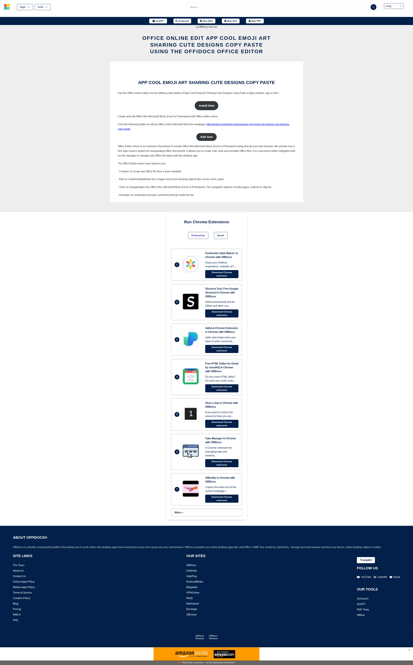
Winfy (189, 598)
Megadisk (191, 587)
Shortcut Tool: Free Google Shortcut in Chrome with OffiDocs (221, 292)
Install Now (206, 105)
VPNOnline (192, 592)
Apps (23, 7)
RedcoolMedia (194, 581)
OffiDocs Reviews (199, 637)
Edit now (207, 137)
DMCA (17, 614)
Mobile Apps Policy (24, 587)
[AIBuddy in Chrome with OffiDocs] (191, 495)
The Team (18, 565)
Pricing (17, 609)
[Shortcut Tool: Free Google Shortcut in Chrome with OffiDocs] (191, 308)
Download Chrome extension (222, 274)
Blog (15, 603)
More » (179, 512)
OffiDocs (191, 565)
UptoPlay (191, 576)
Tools (40, 7)
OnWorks (191, 570)
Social (220, 235)
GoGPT (361, 604)
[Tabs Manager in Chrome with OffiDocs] (191, 458)
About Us (18, 570)
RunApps (191, 609)
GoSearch (362, 598)
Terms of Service (22, 592)
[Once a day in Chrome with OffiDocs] (191, 421)
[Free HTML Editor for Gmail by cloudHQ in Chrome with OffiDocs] (191, 383)
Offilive (361, 615)
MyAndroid (192, 603)
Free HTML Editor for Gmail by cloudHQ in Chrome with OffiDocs (221, 367)
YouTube (366, 577)
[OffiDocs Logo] (7, 7)
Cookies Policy (21, 598)
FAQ (15, 620)
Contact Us (19, 576)
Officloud (191, 614)
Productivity (198, 235)
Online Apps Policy (24, 581)
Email (396, 577)
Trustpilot (366, 560)
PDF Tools (363, 609)
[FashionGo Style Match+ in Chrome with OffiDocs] (191, 271)
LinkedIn (382, 577)
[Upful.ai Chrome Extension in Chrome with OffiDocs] (191, 346)
